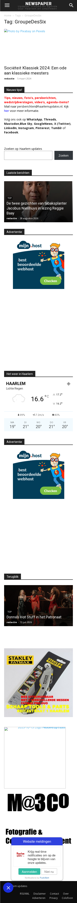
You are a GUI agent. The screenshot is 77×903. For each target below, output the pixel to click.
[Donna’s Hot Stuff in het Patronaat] (38, 605)
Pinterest (42, 128)
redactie (9, 78)
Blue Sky (26, 124)
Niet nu (49, 871)
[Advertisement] (38, 333)
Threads (50, 119)
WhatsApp (34, 119)
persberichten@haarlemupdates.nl (39, 106)
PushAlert (44, 877)
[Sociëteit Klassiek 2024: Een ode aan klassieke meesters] (38, 46)
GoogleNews (43, 124)
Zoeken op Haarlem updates (23, 149)
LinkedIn (10, 128)
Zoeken (64, 155)
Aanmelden (29, 871)
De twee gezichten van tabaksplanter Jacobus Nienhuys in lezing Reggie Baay (37, 208)
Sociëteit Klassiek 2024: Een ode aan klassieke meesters (35, 70)
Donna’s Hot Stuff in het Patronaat (34, 617)
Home (7, 15)
